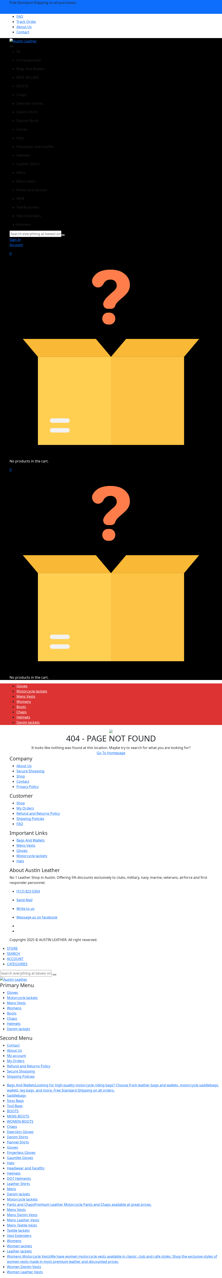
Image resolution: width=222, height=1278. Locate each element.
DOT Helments (19, 1178)
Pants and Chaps (79, 1204)
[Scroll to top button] (215, 1258)
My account (16, 1055)
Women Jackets (19, 1246)
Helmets (23, 717)
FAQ (19, 16)
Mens (11, 1189)
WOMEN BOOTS (20, 1121)
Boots (21, 706)
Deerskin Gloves (20, 1131)
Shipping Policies (30, 818)
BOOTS (13, 1111)
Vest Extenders (19, 1235)
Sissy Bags (15, 1100)
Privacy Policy (27, 786)
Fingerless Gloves (21, 1152)
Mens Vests (25, 696)
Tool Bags (15, 1105)
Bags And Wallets (30, 840)
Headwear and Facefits (25, 1168)
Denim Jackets (28, 722)
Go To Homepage (111, 752)
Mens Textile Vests (22, 1225)
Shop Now (18, 11)
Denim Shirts (17, 1137)
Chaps (21, 712)
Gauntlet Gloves (20, 1157)
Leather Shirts (18, 1183)
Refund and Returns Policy (38, 813)
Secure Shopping (30, 771)
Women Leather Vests (25, 1272)
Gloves (22, 686)
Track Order (26, 21)
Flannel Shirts (18, 1142)
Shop (20, 776)
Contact (22, 32)
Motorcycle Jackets (31, 691)
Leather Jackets (19, 1251)
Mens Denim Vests (22, 1214)
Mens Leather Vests (23, 1220)
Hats (20, 861)
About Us (24, 26)
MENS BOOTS (18, 1116)
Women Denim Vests (24, 1266)
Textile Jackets (18, 1230)
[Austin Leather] (23, 40)
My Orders (25, 808)
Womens (23, 701)
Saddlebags (16, 1095)
